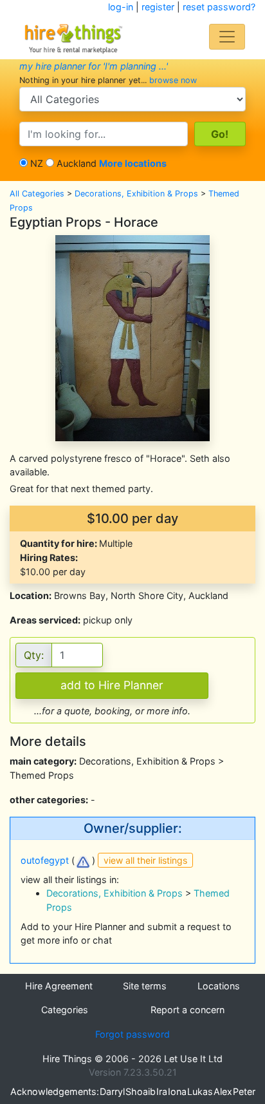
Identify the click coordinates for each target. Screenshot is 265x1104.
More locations (133, 163)
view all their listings (145, 860)
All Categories (37, 193)
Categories (64, 1009)
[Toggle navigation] (227, 37)
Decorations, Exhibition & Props (136, 193)
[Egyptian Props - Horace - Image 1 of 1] (132, 336)
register (158, 6)
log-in (120, 6)
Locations (218, 985)
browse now (173, 80)
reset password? (219, 6)
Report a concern (187, 1009)
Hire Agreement (59, 985)
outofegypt (45, 860)
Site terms (145, 985)
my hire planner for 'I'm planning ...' (93, 66)
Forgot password (132, 1034)
